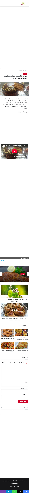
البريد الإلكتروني (24, 388)
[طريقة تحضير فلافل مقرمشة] (7, 333)
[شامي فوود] (23, 3)
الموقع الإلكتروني (24, 394)
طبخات (20, 70)
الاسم (26, 382)
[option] (14, 274)
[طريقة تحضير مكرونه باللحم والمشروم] (7, 345)
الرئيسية (25, 70)
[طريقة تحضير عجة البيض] (21, 345)
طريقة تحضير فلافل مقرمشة (7, 338)
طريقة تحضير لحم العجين (18, 276)
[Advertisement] (14, 22)
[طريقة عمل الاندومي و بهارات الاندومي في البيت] (21, 332)
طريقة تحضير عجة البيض (22, 350)
